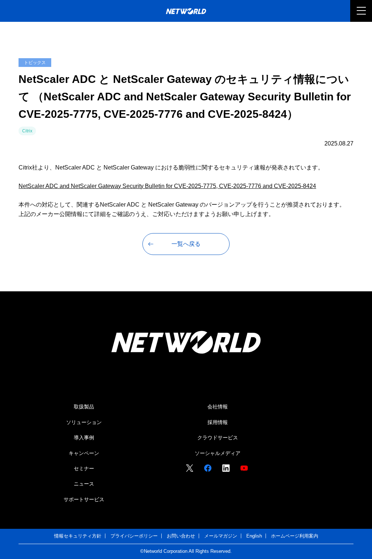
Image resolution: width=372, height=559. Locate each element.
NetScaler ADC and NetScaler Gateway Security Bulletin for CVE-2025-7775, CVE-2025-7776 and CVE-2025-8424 (167, 186)
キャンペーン (84, 453)
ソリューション (84, 422)
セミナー (84, 468)
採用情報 (217, 422)
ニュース (84, 484)
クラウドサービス (217, 437)
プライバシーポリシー (134, 536)
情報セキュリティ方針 (77, 536)
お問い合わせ (181, 536)
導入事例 (84, 437)
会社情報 (217, 407)
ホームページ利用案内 (294, 536)
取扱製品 (84, 407)
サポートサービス (84, 499)
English (254, 536)
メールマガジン (220, 536)
